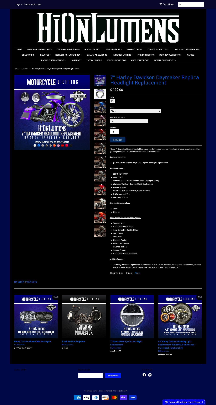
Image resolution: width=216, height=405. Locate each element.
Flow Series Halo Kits (158, 50)
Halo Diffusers (134, 50)
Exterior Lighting (122, 55)
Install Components (164, 60)
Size (112, 98)
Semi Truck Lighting (116, 60)
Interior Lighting (146, 55)
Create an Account (32, 4)
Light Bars (76, 60)
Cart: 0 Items (168, 4)
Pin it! (137, 273)
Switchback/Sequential (187, 50)
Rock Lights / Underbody (68, 55)
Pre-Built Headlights (67, 50)
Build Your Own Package (39, 50)
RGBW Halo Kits (113, 50)
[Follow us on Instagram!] (150, 375)
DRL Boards (28, 55)
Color (112, 107)
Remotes (44, 55)
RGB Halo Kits (91, 50)
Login (18, 4)
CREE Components (140, 60)
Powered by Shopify (119, 391)
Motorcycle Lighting (170, 55)
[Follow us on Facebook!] (145, 375)
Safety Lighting (94, 60)
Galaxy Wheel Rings (97, 55)
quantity (113, 127)
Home (19, 50)
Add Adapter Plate (117, 117)
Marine (190, 55)
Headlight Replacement (52, 60)
